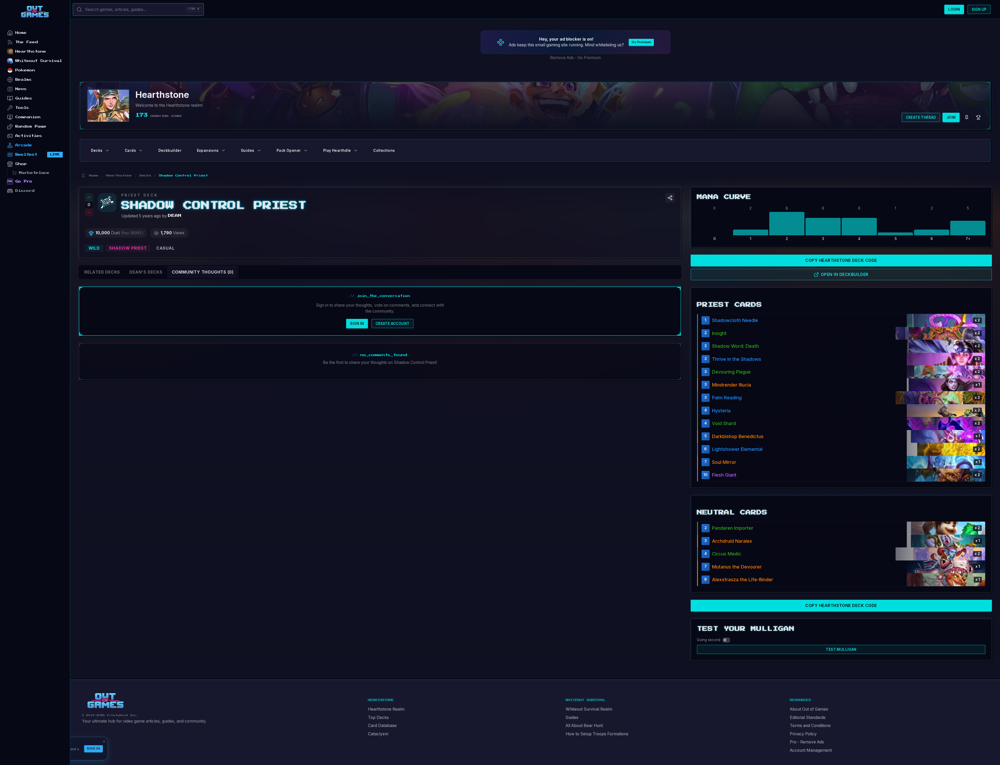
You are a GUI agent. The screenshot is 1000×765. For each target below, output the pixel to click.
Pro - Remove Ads (807, 741)
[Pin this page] (83, 175)
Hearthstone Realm (386, 709)
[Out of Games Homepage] (105, 701)
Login (954, 9)
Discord (25, 190)
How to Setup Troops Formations (597, 733)
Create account (393, 323)
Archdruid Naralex (732, 541)
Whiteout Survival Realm (589, 709)
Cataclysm (378, 733)
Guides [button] (247, 150)
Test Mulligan (841, 649)
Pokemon (25, 70)
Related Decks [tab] (102, 272)
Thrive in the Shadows (736, 359)
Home (21, 32)
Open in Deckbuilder (844, 274)
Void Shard (724, 423)
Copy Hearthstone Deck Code (841, 260)
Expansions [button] (208, 150)
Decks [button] (97, 150)
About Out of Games (809, 709)
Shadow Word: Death (735, 346)
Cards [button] (130, 150)
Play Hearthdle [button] (337, 150)
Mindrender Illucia (731, 385)
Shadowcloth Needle (735, 320)
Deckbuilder (170, 150)
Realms (23, 79)
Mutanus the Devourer (737, 567)
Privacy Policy (803, 733)
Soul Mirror (724, 462)
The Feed (26, 42)
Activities (28, 135)
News (21, 88)
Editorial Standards (808, 717)
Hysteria (721, 410)
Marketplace (34, 172)
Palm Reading (727, 397)
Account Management (811, 750)
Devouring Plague (731, 372)
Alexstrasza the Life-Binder (742, 579)
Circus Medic (726, 554)
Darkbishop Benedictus (738, 436)
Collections (384, 150)
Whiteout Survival (38, 60)
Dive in (93, 748)
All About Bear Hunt (584, 725)
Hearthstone (30, 51)
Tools (22, 107)
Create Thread (921, 117)
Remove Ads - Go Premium (575, 57)
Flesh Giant (724, 475)
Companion (28, 117)
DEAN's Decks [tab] (145, 272)
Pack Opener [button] (289, 150)
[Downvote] (89, 212)
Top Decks (378, 717)
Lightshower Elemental (737, 449)
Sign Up (979, 9)
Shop (21, 163)
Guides (572, 717)
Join (951, 117)
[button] (670, 198)
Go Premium (641, 42)
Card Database (382, 725)
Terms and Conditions (810, 725)
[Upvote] (89, 197)
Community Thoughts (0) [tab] (203, 272)
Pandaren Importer (732, 528)
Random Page (30, 126)
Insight (719, 333)
